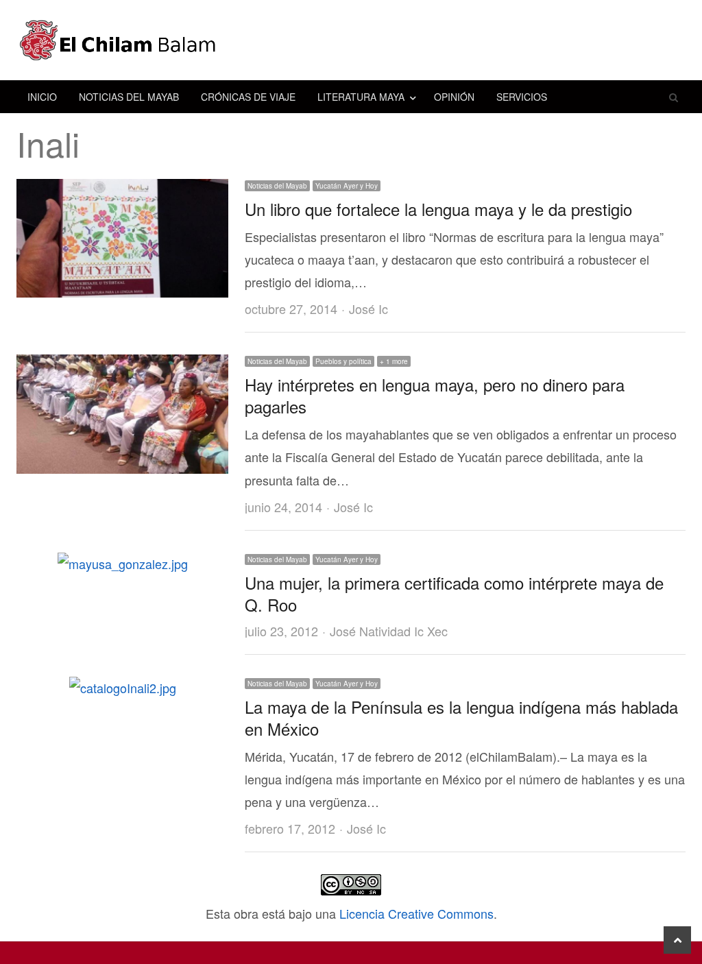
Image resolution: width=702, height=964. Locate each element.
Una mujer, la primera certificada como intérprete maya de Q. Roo (454, 593)
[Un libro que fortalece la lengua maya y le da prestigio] (122, 190)
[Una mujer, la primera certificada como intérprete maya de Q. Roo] (123, 564)
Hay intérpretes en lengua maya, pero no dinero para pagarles (435, 395)
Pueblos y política (343, 361)
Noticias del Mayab (277, 186)
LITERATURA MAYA (360, 97)
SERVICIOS (521, 97)
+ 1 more (394, 361)
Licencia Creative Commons (416, 913)
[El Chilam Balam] (351, 40)
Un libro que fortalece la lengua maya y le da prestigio (438, 209)
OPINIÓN (454, 97)
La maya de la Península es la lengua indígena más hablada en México (461, 717)
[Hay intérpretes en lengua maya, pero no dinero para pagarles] (122, 365)
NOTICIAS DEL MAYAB (129, 97)
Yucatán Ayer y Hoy (346, 186)
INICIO (42, 97)
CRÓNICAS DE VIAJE (248, 97)
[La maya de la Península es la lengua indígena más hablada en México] (122, 688)
